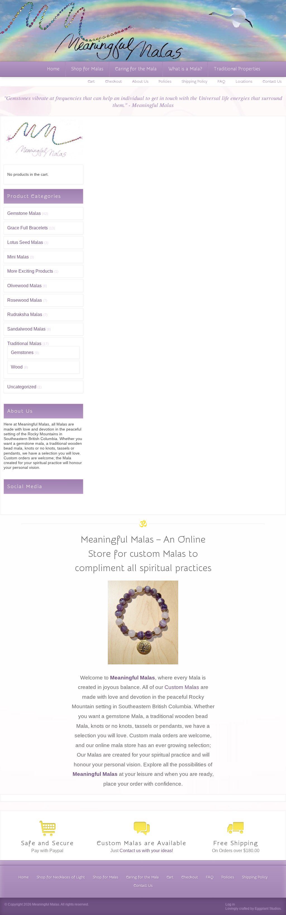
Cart (91, 81)
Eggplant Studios (268, 909)
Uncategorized (21, 386)
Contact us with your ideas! (146, 850)
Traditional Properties (237, 69)
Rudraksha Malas (24, 314)
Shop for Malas (87, 69)
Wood (17, 367)
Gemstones (22, 352)
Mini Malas (18, 257)
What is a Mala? (185, 69)
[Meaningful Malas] (43, 157)
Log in (230, 904)
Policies (165, 81)
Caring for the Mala (136, 69)
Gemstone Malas (24, 213)
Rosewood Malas (24, 300)
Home (53, 69)
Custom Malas (182, 687)
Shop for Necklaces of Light (61, 877)
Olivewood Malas (24, 285)
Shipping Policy (194, 81)
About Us (140, 81)
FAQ (221, 81)
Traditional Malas (24, 343)
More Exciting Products (30, 271)
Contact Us (272, 81)
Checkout (113, 81)
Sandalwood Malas (26, 329)
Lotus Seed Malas (25, 242)
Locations (244, 81)
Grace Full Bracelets (27, 227)
